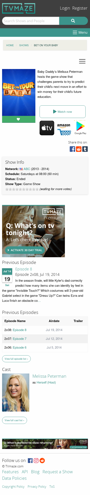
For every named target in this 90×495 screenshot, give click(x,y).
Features (10, 472)
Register (79, 8)
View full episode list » (16, 358)
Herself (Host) (46, 382)
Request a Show (57, 472)
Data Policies (14, 478)
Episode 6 (19, 347)
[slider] (22, 189)
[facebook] (72, 150)
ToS (52, 487)
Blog (35, 472)
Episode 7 (19, 338)
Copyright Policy (13, 487)
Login (65, 8)
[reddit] (78, 150)
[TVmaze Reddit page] (42, 461)
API (25, 472)
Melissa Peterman (49, 376)
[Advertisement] (33, 231)
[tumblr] (85, 150)
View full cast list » (14, 420)
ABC (27, 168)
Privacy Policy (37, 487)
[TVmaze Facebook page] (30, 461)
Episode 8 (23, 269)
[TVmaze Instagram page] (36, 461)
